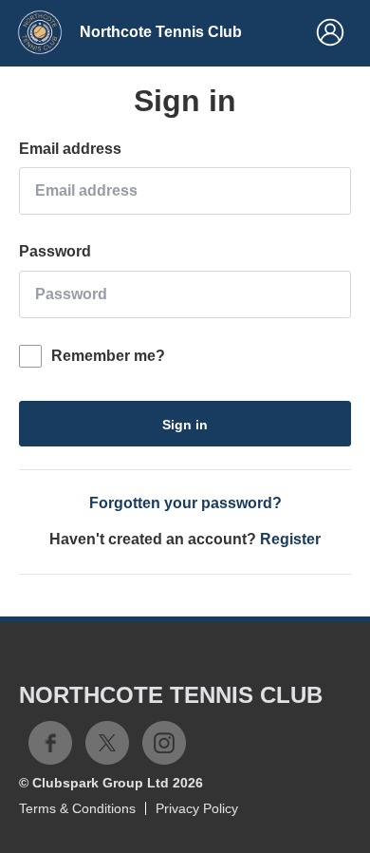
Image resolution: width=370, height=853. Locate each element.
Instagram (164, 743)
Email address (70, 149)
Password (55, 251)
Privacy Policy (197, 808)
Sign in (185, 424)
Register (290, 539)
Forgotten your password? (185, 503)
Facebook (50, 743)
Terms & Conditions (77, 808)
